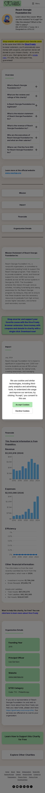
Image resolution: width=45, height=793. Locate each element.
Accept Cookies (22, 404)
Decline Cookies (22, 411)
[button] (22, 396)
